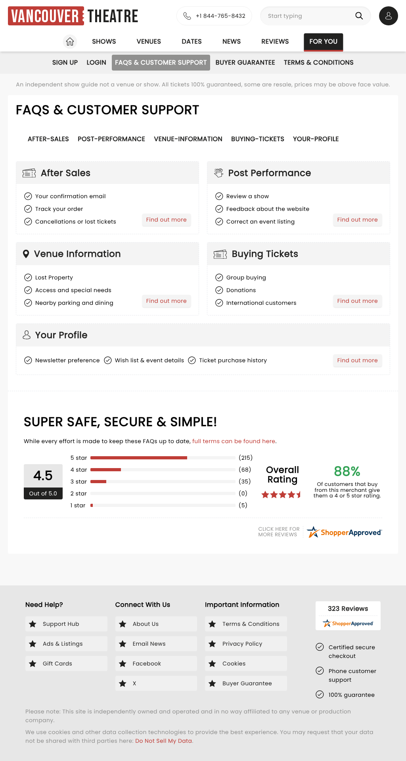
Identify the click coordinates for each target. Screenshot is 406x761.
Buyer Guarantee (245, 62)
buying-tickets (257, 138)
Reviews (275, 41)
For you (324, 41)
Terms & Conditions (319, 62)
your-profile (316, 138)
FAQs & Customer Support (161, 62)
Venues (149, 41)
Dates (192, 41)
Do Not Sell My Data (163, 741)
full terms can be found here (233, 441)
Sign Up (65, 62)
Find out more (168, 221)
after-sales (48, 138)
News (231, 41)
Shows (104, 41)
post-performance (111, 138)
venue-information (188, 138)
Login (97, 62)
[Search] (360, 16)
